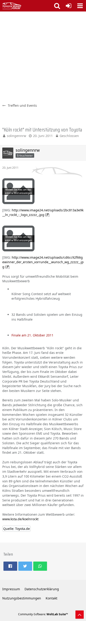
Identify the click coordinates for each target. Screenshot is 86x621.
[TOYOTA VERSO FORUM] (11, 5)
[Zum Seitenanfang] (79, 614)
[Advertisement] (43, 57)
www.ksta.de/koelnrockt (20, 519)
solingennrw (16, 136)
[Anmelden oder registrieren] (68, 5)
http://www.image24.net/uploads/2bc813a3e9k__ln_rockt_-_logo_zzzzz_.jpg (42, 212)
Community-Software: (43, 614)
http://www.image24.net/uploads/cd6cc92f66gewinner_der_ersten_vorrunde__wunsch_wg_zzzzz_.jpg (43, 262)
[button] (80, 5)
